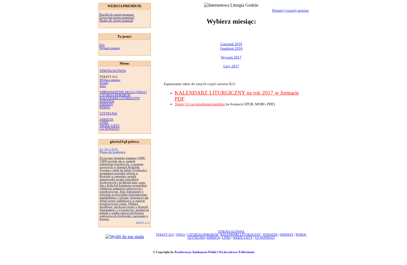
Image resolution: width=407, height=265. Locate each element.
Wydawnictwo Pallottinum (236, 252)
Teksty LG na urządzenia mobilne (200, 104)
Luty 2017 (231, 66)
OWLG (180, 234)
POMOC (105, 107)
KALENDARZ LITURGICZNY (120, 98)
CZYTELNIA (108, 113)
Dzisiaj (104, 83)
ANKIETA (106, 119)
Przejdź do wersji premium (116, 14)
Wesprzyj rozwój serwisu (290, 10)
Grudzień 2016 (231, 48)
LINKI (104, 122)
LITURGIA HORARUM (115, 95)
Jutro (103, 86)
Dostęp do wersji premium (116, 20)
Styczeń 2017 (231, 57)
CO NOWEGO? (110, 128)
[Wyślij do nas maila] (124, 236)
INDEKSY (106, 104)
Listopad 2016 (231, 44)
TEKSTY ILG (165, 234)
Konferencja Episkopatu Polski (195, 252)
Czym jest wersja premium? (117, 17)
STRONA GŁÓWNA (113, 70)
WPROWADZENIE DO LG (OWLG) (123, 92)
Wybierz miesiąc (109, 48)
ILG (102, 45)
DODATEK (107, 101)
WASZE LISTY (110, 125)
